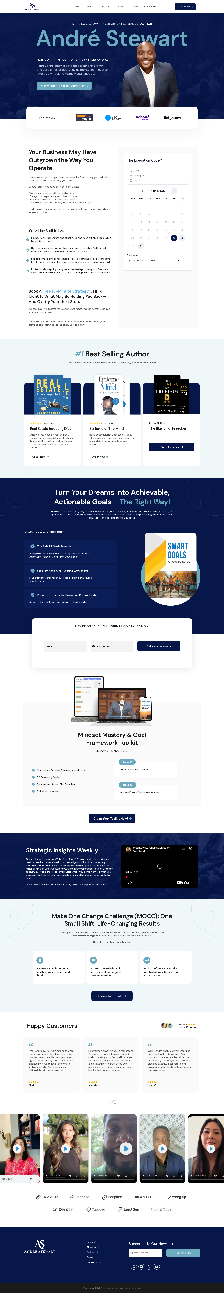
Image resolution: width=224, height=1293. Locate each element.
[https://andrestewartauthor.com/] (32, 6)
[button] (139, 175)
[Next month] (174, 191)
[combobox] (154, 261)
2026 (162, 190)
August (155, 190)
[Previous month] (142, 191)
